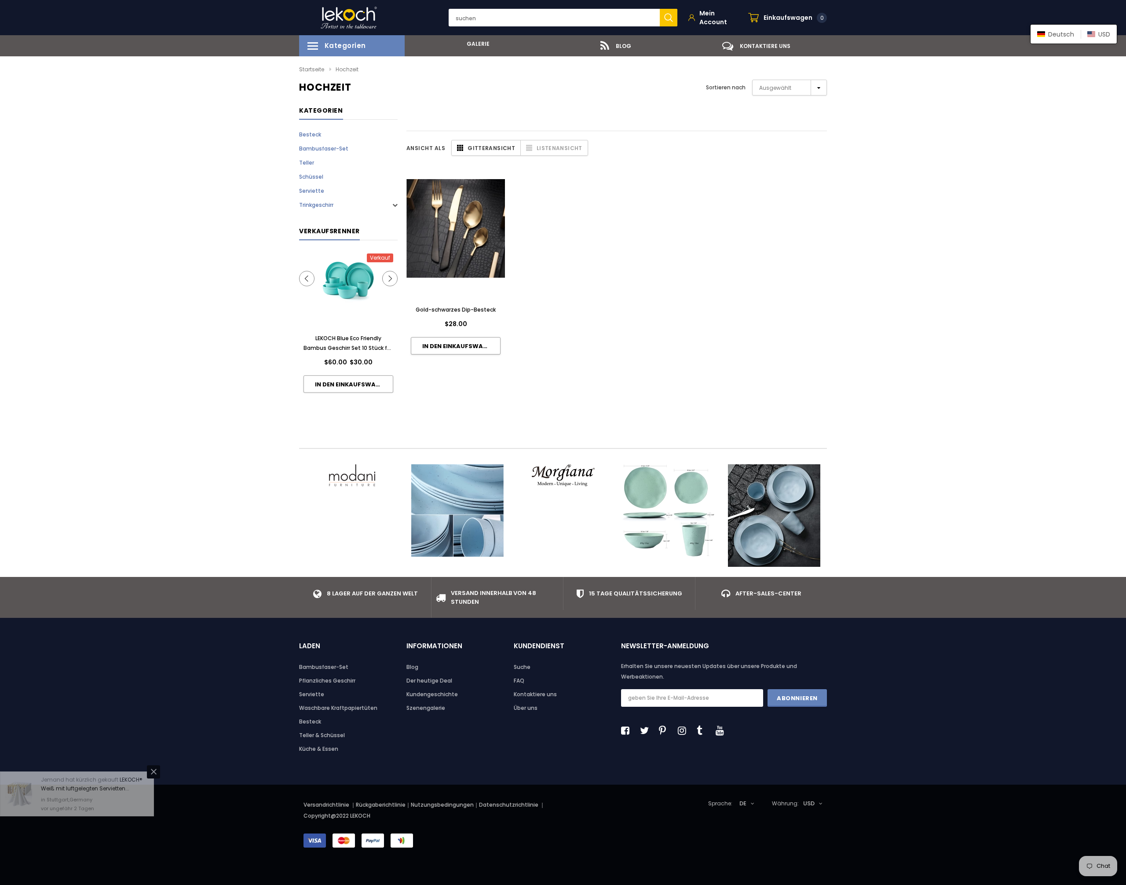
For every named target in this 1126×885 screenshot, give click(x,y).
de (742, 803)
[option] (475, 43)
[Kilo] (457, 510)
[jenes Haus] (668, 510)
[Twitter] (646, 730)
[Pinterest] (665, 730)
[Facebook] (627, 730)
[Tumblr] (703, 730)
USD (809, 803)
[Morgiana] (563, 475)
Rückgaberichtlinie (381, 804)
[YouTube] (722, 730)
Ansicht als (425, 148)
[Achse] (774, 515)
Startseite (311, 69)
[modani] (351, 475)
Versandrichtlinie (326, 804)
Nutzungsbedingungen (442, 804)
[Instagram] (684, 730)
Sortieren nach (726, 87)
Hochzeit (347, 69)
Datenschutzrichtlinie (509, 804)
